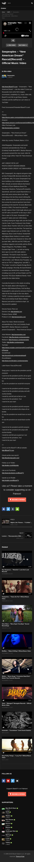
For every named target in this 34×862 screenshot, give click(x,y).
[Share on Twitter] (8, 509)
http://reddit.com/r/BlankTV (10, 480)
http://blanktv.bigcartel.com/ (10, 458)
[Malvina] (3, 828)
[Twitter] (13, 781)
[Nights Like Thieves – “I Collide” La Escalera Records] (17, 522)
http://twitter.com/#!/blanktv (10, 465)
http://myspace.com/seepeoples (19, 340)
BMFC (8, 12)
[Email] (17, 781)
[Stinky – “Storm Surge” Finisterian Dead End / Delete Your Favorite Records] (17, 665)
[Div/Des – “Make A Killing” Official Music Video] (17, 640)
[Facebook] (3, 781)
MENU (4, 8)
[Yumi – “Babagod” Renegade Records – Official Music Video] (17, 692)
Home (3, 12)
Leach (7, 838)
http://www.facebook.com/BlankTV (13, 473)
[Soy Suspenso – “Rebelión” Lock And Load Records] (17, 559)
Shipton (8, 815)
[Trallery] (3, 843)
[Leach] (3, 839)
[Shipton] (3, 816)
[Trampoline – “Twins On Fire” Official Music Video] (17, 586)
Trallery (8, 842)
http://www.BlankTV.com (9, 86)
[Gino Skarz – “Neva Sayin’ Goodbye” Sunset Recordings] (17, 613)
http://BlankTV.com (8, 450)
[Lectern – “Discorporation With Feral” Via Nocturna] (17, 535)
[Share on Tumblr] (13, 509)
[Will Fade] (3, 835)
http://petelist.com (16, 311)
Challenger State (11, 831)
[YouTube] (8, 781)
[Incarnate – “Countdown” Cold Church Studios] (17, 720)
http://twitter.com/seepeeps (15, 342)
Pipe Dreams (9, 819)
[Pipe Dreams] (3, 820)
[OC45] (3, 812)
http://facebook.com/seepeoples (19, 337)
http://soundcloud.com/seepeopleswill (14, 355)
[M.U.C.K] (3, 824)
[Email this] (17, 509)
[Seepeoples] (4, 76)
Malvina (8, 827)
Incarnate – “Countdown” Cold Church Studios (16, 730)
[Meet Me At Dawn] (3, 809)
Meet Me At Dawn (11, 808)
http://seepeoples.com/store (10, 128)
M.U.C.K (8, 823)
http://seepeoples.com (19, 317)
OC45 (7, 812)
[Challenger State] (3, 832)
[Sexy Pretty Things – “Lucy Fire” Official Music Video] (17, 745)
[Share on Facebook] (4, 509)
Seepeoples (11, 75)
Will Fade (8, 835)
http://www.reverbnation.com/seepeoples (15, 361)
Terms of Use (20, 856)
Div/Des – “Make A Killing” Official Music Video (16, 651)
